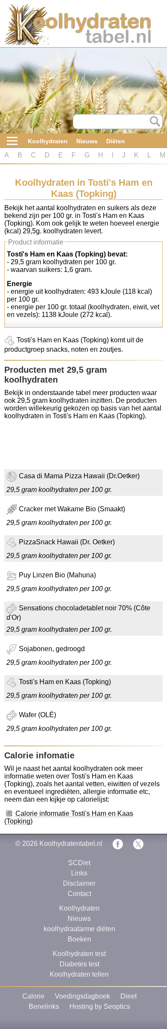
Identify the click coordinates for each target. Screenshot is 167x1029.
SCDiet (79, 862)
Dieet (128, 996)
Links (79, 873)
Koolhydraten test (79, 953)
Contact (79, 893)
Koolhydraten (48, 141)
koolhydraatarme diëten (79, 928)
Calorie (33, 996)
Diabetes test (79, 964)
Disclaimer (79, 883)
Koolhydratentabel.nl (70, 843)
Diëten (115, 141)
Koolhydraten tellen (79, 974)
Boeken (79, 939)
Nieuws (87, 141)
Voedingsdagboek (82, 996)
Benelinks (44, 1006)
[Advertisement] (72, 447)
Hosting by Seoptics (99, 1006)
